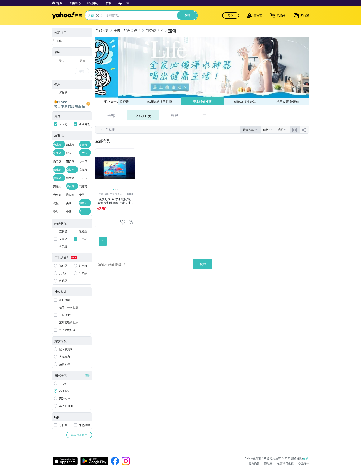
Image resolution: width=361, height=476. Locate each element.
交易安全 (303, 463)
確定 (82, 71)
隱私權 (268, 463)
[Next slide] (132, 168)
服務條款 (254, 463)
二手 (206, 115)
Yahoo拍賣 (67, 15)
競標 (174, 115)
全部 (111, 115)
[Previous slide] (98, 168)
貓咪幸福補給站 (245, 101)
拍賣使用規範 (285, 463)
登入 (231, 15)
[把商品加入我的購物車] (130, 222)
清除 (87, 375)
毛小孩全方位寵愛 (116, 101)
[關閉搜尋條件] (97, 15)
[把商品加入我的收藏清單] (122, 222)
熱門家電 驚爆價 (287, 101)
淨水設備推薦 (202, 101)
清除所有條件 (79, 435)
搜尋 (203, 264)
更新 (305, 458)
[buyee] (72, 104)
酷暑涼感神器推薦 (159, 101)
